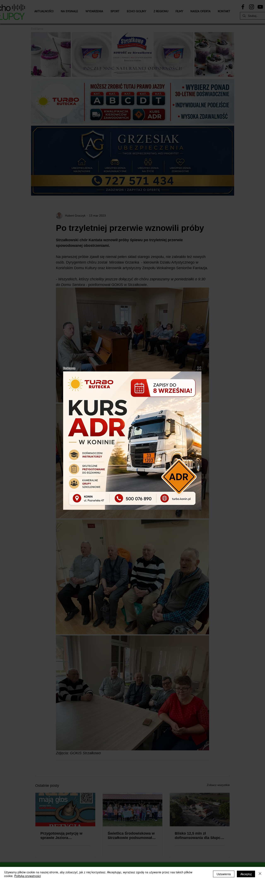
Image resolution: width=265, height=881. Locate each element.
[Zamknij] (260, 874)
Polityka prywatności (27, 876)
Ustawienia (224, 874)
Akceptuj (246, 874)
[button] (199, 368)
